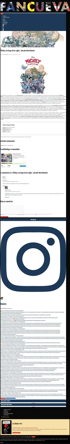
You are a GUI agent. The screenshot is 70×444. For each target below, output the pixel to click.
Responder (5, 185)
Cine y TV (5, 21)
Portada (4, 15)
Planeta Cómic (28, 136)
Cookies (5, 414)
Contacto (6, 410)
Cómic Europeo (15, 136)
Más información (28, 436)
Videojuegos (5, 22)
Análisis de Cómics (7, 136)
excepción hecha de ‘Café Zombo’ (46, 99)
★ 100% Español (6, 17)
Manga (4, 19)
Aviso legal (6, 412)
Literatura (5, 23)
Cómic (4, 18)
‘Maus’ (38, 101)
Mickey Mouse (22, 136)
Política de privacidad (8, 413)
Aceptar (33, 436)
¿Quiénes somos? (7, 409)
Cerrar (1, 442)
